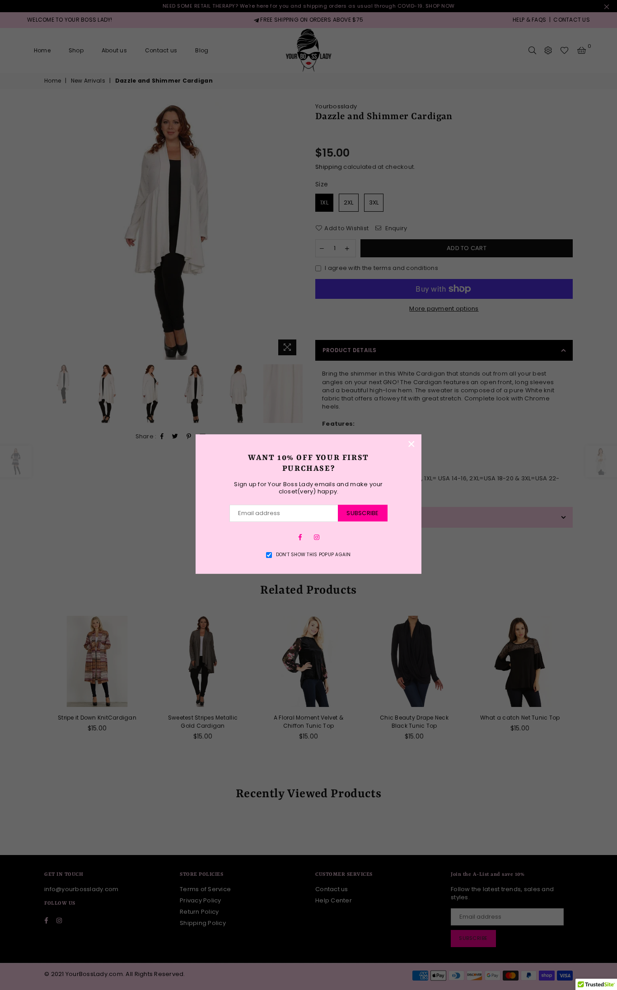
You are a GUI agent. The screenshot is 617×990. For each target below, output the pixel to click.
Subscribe (362, 513)
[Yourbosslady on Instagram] (317, 537)
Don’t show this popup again (313, 555)
